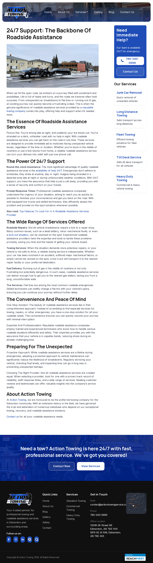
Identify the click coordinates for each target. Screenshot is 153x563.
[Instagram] (15, 539)
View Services (90, 466)
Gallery (98, 12)
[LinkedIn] (22, 539)
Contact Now (61, 466)
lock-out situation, (19, 234)
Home (48, 12)
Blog (111, 12)
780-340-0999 (132, 60)
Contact (46, 527)
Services (80, 12)
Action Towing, (18, 399)
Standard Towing (76, 500)
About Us (63, 12)
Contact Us (127, 12)
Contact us (13, 416)
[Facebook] (9, 539)
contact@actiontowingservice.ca (106, 504)
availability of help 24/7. (49, 170)
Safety (46, 522)
